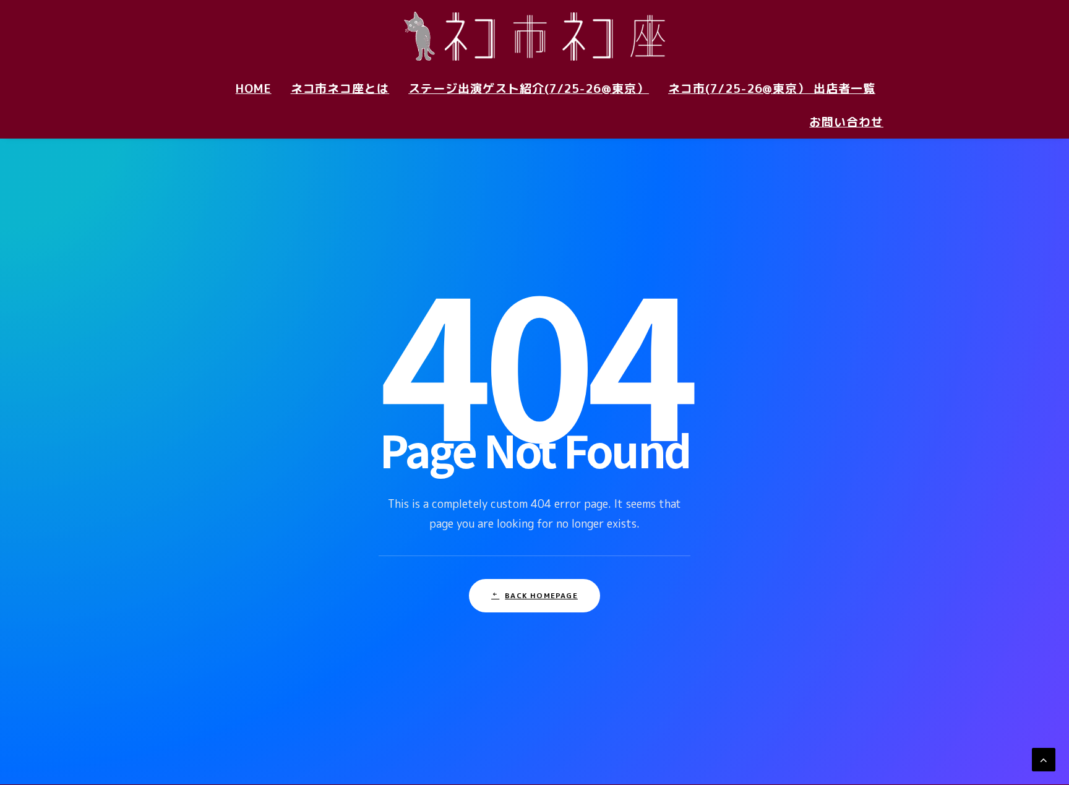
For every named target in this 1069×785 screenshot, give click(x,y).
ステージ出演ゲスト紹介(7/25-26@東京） (528, 88)
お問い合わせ (846, 122)
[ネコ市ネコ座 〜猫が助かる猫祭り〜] (534, 36)
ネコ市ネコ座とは (340, 88)
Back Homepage (541, 595)
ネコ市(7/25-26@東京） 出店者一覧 (771, 88)
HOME (254, 88)
